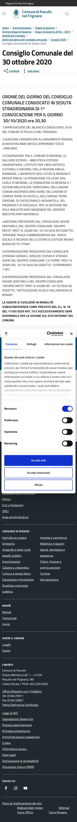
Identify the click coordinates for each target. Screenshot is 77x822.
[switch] (67, 420)
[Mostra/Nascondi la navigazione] (4, 13)
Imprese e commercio (53, 537)
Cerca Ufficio (25, 812)
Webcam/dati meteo (30, 808)
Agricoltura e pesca (14, 537)
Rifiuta (39, 485)
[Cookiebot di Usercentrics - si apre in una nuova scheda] (47, 333)
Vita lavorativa (49, 579)
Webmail (64, 808)
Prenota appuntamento (17, 725)
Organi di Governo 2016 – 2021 (52, 32)
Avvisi (6, 624)
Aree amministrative (15, 517)
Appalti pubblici (12, 555)
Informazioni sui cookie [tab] (58, 344)
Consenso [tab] (11, 344)
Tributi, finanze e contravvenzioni (50, 564)
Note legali (9, 755)
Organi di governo (45, 28)
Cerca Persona (58, 812)
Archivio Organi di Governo (16, 32)
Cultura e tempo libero (16, 573)
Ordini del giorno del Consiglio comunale (24, 40)
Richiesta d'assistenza (16, 731)
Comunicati (9, 618)
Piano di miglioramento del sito (21, 803)
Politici (6, 499)
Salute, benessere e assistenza (52, 552)
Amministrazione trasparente (21, 737)
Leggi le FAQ (10, 713)
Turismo (45, 573)
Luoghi (6, 644)
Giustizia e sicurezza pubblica (15, 588)
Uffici (5, 511)
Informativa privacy (14, 749)
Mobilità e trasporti (52, 543)
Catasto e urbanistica (15, 567)
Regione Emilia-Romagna (20, 3)
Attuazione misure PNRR (18, 767)
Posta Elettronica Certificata (20, 705)
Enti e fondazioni (13, 505)
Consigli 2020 (58, 40)
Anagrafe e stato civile (16, 549)
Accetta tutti (38, 460)
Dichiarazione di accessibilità (20, 761)
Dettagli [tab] (32, 344)
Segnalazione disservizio (17, 719)
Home (5, 28)
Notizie (6, 612)
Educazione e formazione (18, 579)
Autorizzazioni (11, 561)
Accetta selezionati (38, 473)
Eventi (6, 650)
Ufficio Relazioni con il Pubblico (21, 691)
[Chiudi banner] (71, 334)
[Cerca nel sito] (66, 13)
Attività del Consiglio (13, 36)
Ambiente (8, 543)
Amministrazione (22, 28)
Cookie (6, 743)
